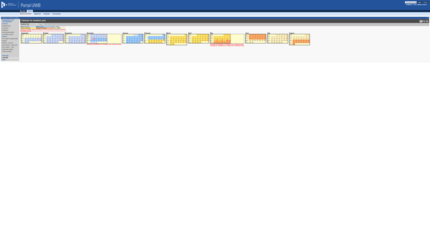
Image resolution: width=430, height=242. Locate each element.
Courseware (56, 14)
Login (419, 2)
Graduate (46, 14)
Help (3, 59)
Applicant (37, 14)
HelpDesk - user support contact (416, 4)
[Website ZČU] (9, 4)
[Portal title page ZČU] (29, 4)
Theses (4, 36)
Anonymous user (411, 2)
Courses (5, 24)
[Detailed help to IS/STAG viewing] (427, 21)
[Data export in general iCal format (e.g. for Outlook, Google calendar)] (421, 21)
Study (30, 11)
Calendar (5, 57)
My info (22, 11)
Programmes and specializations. (7, 20)
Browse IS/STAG (25, 14)
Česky (425, 2)
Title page (5, 55)
